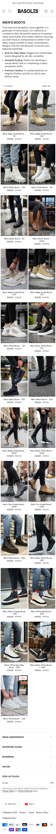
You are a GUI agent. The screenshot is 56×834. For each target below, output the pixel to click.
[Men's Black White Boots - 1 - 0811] (41, 642)
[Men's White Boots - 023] (14, 164)
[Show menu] (4, 11)
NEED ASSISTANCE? (13, 737)
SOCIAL (6, 766)
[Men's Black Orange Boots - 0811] (14, 588)
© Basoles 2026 (9, 812)
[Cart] (52, 11)
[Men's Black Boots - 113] (14, 215)
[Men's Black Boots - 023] (41, 376)
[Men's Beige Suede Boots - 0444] (14, 427)
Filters (9, 86)
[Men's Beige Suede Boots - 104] (41, 269)
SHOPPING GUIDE (12, 747)
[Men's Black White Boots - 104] (41, 322)
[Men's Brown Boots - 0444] (41, 215)
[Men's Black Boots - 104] (14, 376)
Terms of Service (25, 791)
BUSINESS (8, 756)
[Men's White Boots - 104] (14, 322)
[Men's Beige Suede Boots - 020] (14, 269)
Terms (31, 812)
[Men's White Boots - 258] (14, 695)
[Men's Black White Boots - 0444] (41, 427)
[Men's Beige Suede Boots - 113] (14, 110)
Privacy (22, 812)
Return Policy (42, 812)
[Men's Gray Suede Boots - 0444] (14, 481)
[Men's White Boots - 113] (41, 164)
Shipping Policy (9, 818)
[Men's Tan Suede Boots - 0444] (41, 481)
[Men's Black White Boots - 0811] (41, 534)
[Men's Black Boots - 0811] (14, 534)
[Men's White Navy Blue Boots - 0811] (14, 642)
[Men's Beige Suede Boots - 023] (41, 110)
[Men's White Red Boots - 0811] (41, 588)
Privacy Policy (8, 791)
